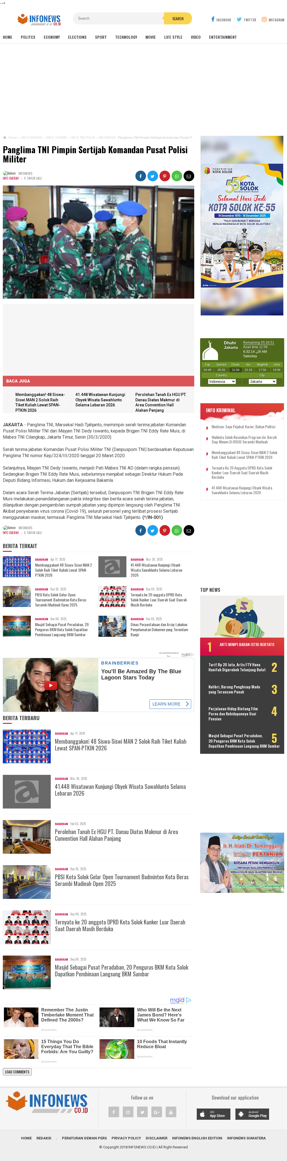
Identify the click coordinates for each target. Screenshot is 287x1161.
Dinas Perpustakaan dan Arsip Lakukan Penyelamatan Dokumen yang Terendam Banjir (159, 629)
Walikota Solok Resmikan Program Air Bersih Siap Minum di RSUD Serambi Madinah (244, 440)
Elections (77, 37)
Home (7, 37)
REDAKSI (43, 1138)
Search (178, 18)
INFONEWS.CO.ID (142, 1147)
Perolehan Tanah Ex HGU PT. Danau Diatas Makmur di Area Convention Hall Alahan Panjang (116, 835)
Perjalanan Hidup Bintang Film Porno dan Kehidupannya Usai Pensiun (233, 714)
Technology (126, 37)
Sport (101, 37)
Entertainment (223, 37)
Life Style (173, 37)
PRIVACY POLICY (126, 1138)
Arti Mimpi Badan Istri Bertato (247, 644)
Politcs (28, 37)
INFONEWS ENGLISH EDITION (197, 1138)
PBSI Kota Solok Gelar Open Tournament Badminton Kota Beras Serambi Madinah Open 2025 (60, 600)
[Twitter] (142, 1112)
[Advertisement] (143, 89)
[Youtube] (171, 1112)
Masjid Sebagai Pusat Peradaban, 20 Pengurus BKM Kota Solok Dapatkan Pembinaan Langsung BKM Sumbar (62, 629)
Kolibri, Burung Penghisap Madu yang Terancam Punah (234, 689)
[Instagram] (128, 1112)
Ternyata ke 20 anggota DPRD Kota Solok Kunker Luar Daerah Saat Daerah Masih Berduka (159, 600)
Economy (52, 37)
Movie (150, 37)
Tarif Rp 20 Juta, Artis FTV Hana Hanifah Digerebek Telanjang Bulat (237, 667)
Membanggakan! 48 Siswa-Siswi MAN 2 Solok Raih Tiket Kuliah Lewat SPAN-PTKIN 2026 (63, 570)
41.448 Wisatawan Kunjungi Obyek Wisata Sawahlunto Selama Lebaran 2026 (100, 399)
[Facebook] (113, 1112)
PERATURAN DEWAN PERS (84, 1138)
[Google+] (156, 1112)
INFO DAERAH (11, 178)
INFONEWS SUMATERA (246, 1138)
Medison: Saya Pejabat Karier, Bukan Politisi (243, 426)
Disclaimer (156, 1138)
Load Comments (17, 1072)
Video (196, 37)
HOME (26, 1138)
